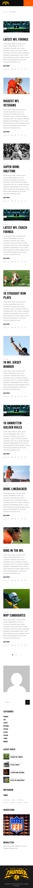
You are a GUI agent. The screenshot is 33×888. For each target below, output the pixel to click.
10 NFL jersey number (12, 364)
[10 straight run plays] (16, 278)
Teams (5, 738)
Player (6, 36)
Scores (19, 802)
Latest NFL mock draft (17, 780)
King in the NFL (13, 550)
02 (16, 655)
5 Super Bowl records (17, 772)
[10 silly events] (6, 764)
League (5, 723)
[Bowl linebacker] (16, 474)
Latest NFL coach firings (15, 229)
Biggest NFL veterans (11, 102)
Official (5, 729)
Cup (4, 720)
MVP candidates (14, 615)
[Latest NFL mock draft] (6, 780)
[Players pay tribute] (6, 756)
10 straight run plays (14, 295)
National (6, 726)
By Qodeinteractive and (19, 884)
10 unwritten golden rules (12, 425)
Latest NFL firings (15, 39)
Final (14, 800)
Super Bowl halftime (11, 168)
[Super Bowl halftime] (16, 152)
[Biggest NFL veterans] (16, 86)
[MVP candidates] (16, 599)
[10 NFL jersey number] (16, 346)
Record (12, 802)
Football (20, 800)
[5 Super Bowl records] (6, 772)
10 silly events (15, 765)
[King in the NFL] (16, 535)
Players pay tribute (16, 757)
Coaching (6, 800)
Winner (5, 742)
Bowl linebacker (15, 488)
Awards (5, 717)
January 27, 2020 (16, 755)
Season (5, 735)
